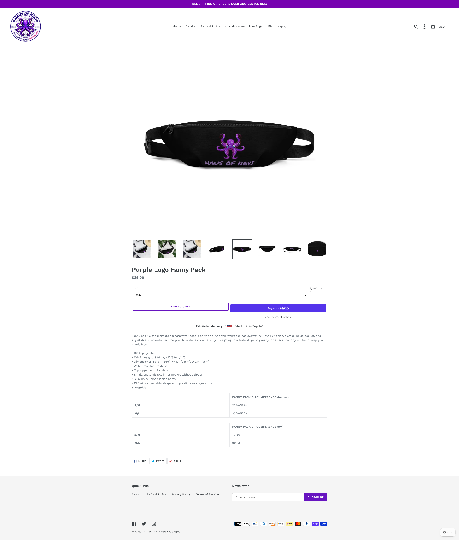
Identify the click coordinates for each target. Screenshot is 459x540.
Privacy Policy (180, 494)
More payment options (278, 317)
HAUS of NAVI (149, 531)
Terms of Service (207, 494)
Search (136, 494)
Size (135, 288)
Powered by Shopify (169, 531)
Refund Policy (156, 494)
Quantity (316, 288)
